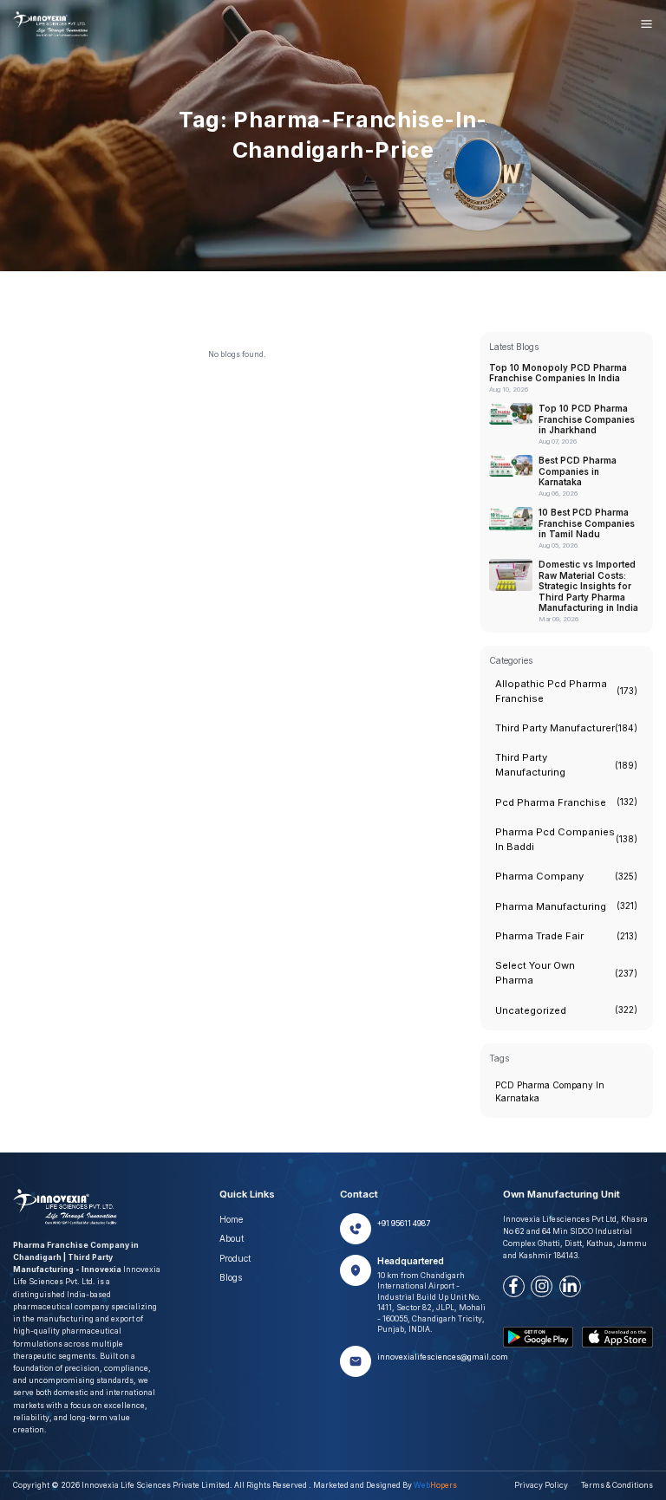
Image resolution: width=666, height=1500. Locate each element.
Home (231, 1219)
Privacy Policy (541, 1485)
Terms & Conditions (617, 1485)
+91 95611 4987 (403, 1223)
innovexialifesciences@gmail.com (442, 1357)
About (231, 1238)
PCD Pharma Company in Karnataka (549, 1091)
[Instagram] (541, 1286)
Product (235, 1258)
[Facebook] (514, 1286)
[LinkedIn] (570, 1286)
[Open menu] (646, 23)
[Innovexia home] (52, 24)
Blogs (230, 1277)
